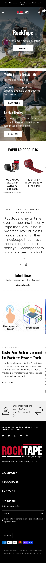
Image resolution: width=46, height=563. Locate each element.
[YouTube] (22, 436)
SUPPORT (8, 491)
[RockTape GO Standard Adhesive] (12, 166)
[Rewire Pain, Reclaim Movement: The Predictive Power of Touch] (23, 316)
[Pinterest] (28, 435)
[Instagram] (16, 435)
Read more (7, 382)
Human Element (34, 553)
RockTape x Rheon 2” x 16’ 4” (33, 181)
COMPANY (9, 473)
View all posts (23, 285)
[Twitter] (10, 435)
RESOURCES (10, 482)
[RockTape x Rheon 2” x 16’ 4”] (34, 166)
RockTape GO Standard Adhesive (12, 182)
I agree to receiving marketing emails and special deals (23, 520)
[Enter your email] (41, 513)
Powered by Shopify (10, 553)
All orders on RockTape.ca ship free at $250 (25, 4)
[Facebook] (4, 435)
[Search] (39, 12)
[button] (23, 48)
